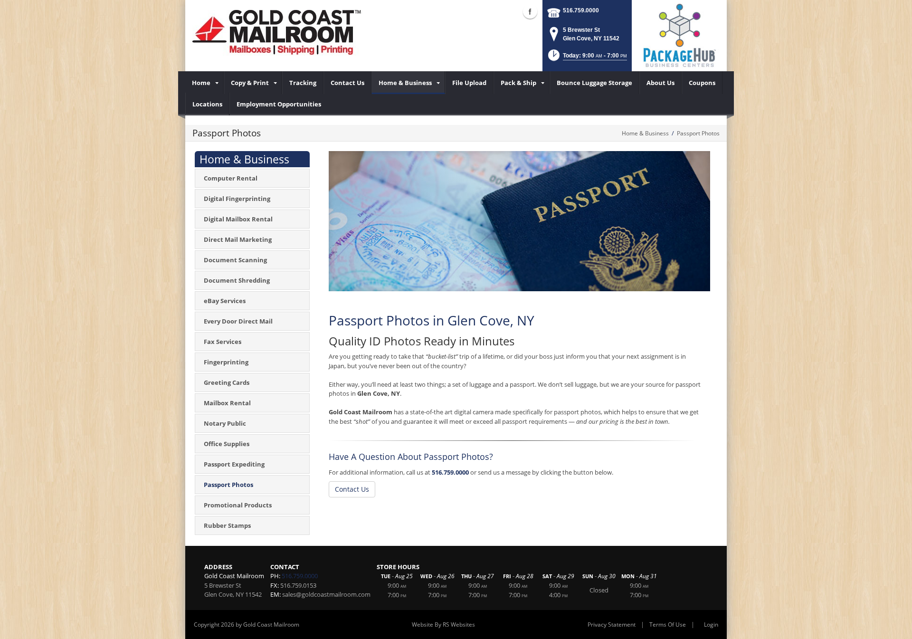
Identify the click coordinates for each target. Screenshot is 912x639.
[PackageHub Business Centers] (679, 34)
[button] (586, 58)
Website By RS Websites (443, 624)
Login (711, 624)
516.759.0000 (581, 10)
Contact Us (352, 489)
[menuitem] (204, 82)
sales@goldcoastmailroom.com (326, 594)
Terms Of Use (667, 624)
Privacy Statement (612, 624)
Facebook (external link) (530, 11)
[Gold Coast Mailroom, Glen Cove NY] (282, 33)
